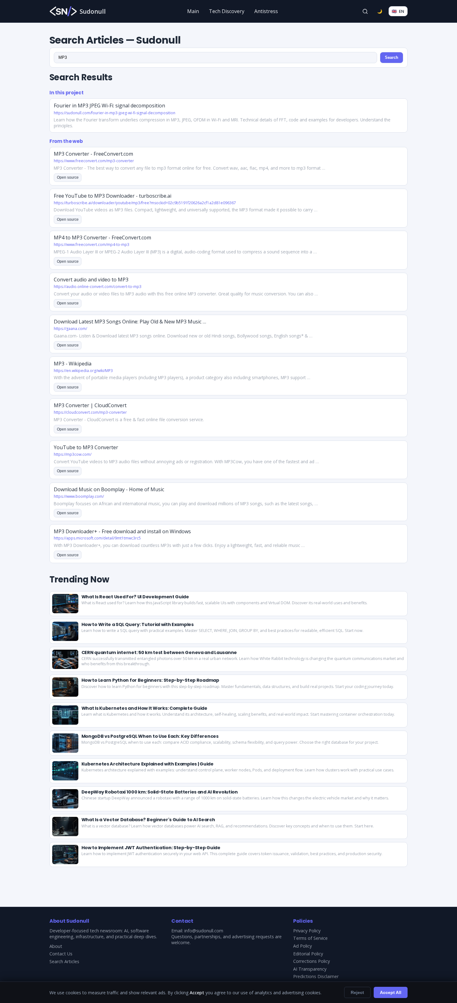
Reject (357, 992)
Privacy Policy (307, 931)
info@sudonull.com (203, 931)
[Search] (365, 11)
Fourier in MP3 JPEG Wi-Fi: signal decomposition (109, 105)
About (55, 946)
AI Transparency (309, 969)
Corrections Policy (311, 961)
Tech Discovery (226, 11)
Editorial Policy (308, 954)
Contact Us (60, 954)
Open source (68, 177)
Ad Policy (302, 946)
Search (391, 57)
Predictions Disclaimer (316, 976)
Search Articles (64, 961)
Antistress (266, 11)
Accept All (390, 992)
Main (193, 11)
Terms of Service (310, 938)
